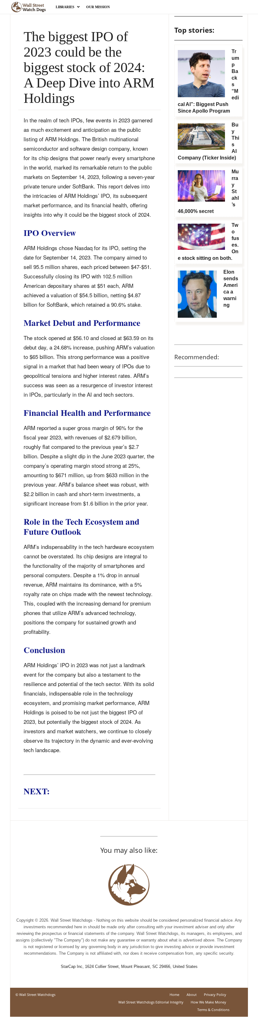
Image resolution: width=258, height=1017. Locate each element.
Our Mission (98, 7)
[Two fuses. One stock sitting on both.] (201, 237)
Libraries (65, 7)
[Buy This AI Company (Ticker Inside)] (201, 136)
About (192, 994)
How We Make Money (208, 1002)
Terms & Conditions (213, 1009)
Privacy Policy (215, 994)
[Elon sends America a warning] (197, 294)
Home (174, 994)
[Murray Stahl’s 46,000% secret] (201, 186)
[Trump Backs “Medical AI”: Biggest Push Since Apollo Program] (201, 73)
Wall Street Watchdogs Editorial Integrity (150, 1002)
